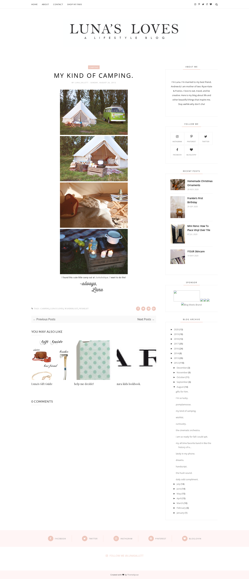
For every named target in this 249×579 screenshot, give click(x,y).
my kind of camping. (186, 410)
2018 (176, 338)
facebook (177, 155)
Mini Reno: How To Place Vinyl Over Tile (198, 228)
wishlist (84, 308)
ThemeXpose (133, 574)
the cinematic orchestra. (188, 430)
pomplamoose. (183, 404)
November (182, 372)
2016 (176, 348)
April (179, 498)
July (178, 483)
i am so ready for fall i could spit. (192, 436)
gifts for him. (182, 391)
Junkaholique (101, 277)
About (45, 4)
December (182, 367)
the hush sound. (184, 472)
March (180, 503)
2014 (176, 353)
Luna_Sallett (82, 82)
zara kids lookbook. (129, 384)
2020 (176, 329)
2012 (176, 362)
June (179, 488)
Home (34, 4)
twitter (205, 141)
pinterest (191, 141)
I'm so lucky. (182, 398)
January (180, 512)
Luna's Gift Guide (41, 384)
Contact (58, 4)
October (181, 377)
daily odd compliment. (187, 479)
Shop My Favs (74, 4)
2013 (176, 358)
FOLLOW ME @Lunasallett (126, 555)
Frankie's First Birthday (195, 200)
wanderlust (71, 308)
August (180, 386)
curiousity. (181, 423)
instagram (177, 141)
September (182, 381)
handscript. (181, 466)
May (179, 493)
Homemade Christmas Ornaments (200, 183)
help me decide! (84, 384)
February (181, 507)
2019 (176, 334)
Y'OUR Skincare (196, 251)
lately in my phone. (185, 453)
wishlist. (180, 417)
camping (93, 67)
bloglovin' (191, 155)
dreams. (180, 460)
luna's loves (57, 308)
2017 (176, 343)
